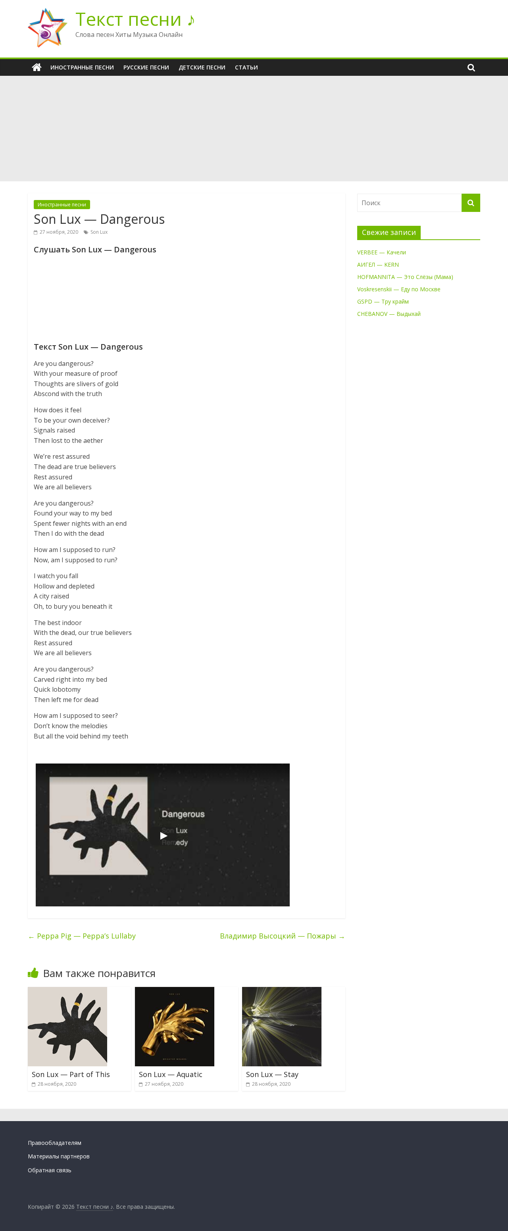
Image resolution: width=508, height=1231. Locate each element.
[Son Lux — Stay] (281, 991)
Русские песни (146, 67)
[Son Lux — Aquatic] (174, 991)
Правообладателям (54, 1142)
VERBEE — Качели (381, 252)
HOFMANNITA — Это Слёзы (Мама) (405, 277)
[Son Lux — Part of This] (67, 991)
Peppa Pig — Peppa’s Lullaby (82, 936)
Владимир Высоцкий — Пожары (282, 936)
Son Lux (99, 232)
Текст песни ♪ (135, 18)
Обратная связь (49, 1170)
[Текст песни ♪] (37, 67)
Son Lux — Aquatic (170, 1074)
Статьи (246, 67)
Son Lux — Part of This (71, 1074)
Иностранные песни (82, 67)
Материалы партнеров (59, 1156)
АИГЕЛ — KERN (378, 264)
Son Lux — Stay (272, 1074)
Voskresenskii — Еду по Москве (399, 289)
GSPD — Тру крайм (383, 301)
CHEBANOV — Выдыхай (389, 313)
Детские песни (202, 67)
